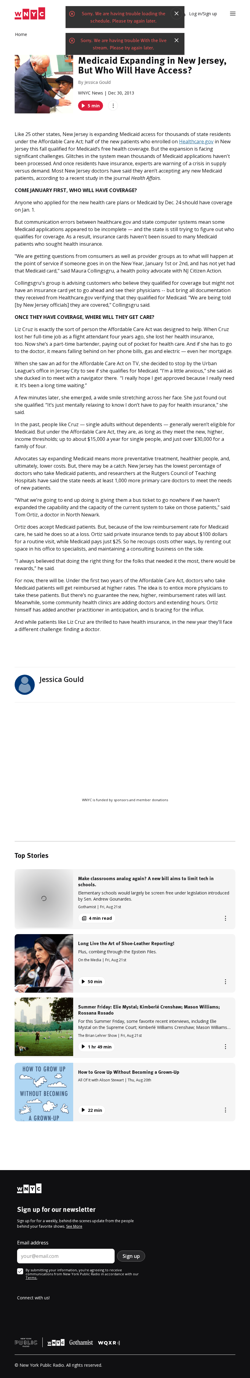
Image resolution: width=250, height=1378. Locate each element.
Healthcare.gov (196, 141)
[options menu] (113, 106)
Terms (31, 1277)
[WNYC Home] (30, 13)
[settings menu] (233, 14)
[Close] (176, 13)
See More (74, 1226)
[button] (125, 899)
